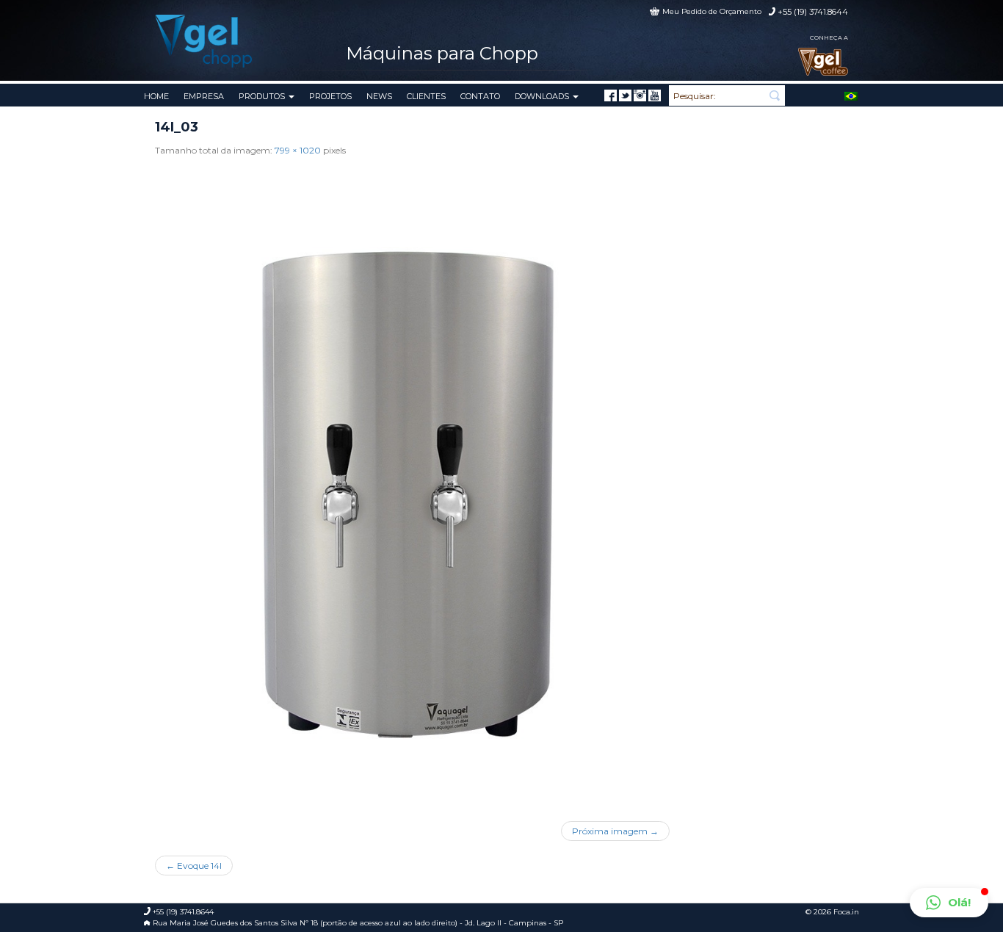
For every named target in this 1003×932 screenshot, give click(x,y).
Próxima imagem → (615, 831)
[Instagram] (640, 95)
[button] (949, 902)
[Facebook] (610, 95)
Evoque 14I (194, 865)
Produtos (263, 96)
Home (156, 96)
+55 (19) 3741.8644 (813, 12)
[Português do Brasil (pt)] (851, 95)
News (379, 96)
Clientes (426, 96)
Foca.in (846, 912)
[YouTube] (654, 95)
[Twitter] (625, 95)
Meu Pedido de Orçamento (711, 11)
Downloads (543, 96)
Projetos (330, 96)
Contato (480, 96)
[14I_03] (412, 483)
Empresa (204, 96)
